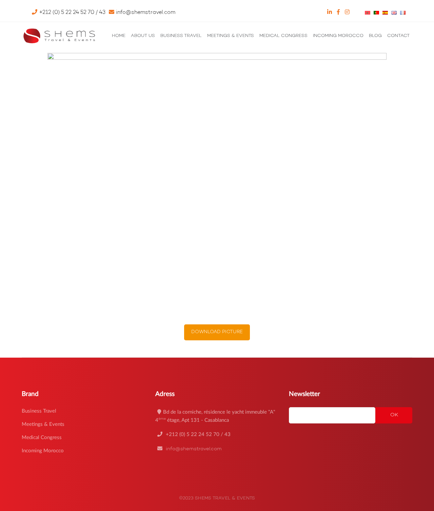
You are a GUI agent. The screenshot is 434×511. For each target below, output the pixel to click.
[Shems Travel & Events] (59, 35)
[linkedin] (330, 12)
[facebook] (339, 12)
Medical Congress (42, 437)
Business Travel (39, 411)
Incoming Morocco (43, 450)
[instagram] (348, 12)
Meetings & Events (43, 424)
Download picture (217, 332)
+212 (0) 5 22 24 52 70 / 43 (197, 434)
